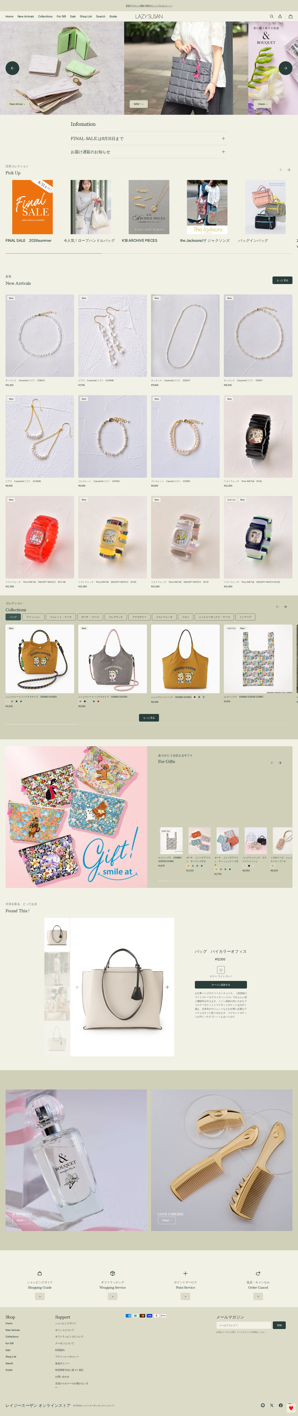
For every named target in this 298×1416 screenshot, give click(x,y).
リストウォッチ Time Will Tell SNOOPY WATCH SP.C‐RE (36, 582)
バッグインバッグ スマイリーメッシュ (254, 859)
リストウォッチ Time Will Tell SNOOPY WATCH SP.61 (179, 582)
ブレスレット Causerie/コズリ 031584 (99, 481)
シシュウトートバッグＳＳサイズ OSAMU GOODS (31, 696)
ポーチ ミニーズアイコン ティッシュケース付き (226, 861)
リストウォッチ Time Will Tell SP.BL (243, 481)
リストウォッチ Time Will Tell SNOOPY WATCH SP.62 (252, 582)
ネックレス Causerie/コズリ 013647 (170, 380)
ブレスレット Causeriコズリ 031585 (170, 481)
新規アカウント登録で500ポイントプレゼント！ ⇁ (149, 5)
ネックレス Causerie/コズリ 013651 (243, 380)
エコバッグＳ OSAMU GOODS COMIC (244, 696)
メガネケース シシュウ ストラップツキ (283, 859)
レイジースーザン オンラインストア (97, 1405)
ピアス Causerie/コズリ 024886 (23, 481)
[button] (272, 16)
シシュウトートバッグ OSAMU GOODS (171, 697)
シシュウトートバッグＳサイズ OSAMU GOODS (102, 696)
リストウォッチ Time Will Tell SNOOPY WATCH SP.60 (107, 582)
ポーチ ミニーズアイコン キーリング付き (198, 859)
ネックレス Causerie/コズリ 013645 (25, 380)
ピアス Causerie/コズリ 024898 (96, 380)
